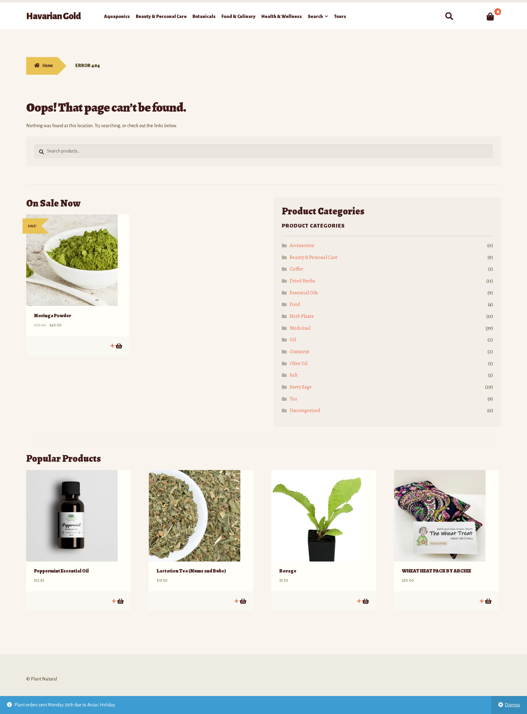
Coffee (296, 269)
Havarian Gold (53, 16)
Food (295, 304)
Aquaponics (117, 16)
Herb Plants (302, 316)
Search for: (449, 16)
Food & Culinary (238, 16)
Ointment (300, 351)
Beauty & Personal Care (161, 16)
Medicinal (300, 328)
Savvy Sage (301, 387)
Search (315, 16)
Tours (340, 16)
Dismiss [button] (512, 704)
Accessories (302, 245)
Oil (293, 339)
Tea (293, 399)
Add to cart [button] (118, 346)
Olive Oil (298, 363)
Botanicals (204, 16)
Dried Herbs (302, 281)
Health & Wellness (281, 16)
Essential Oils (304, 292)
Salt (294, 375)
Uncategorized (305, 410)
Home (47, 65)
